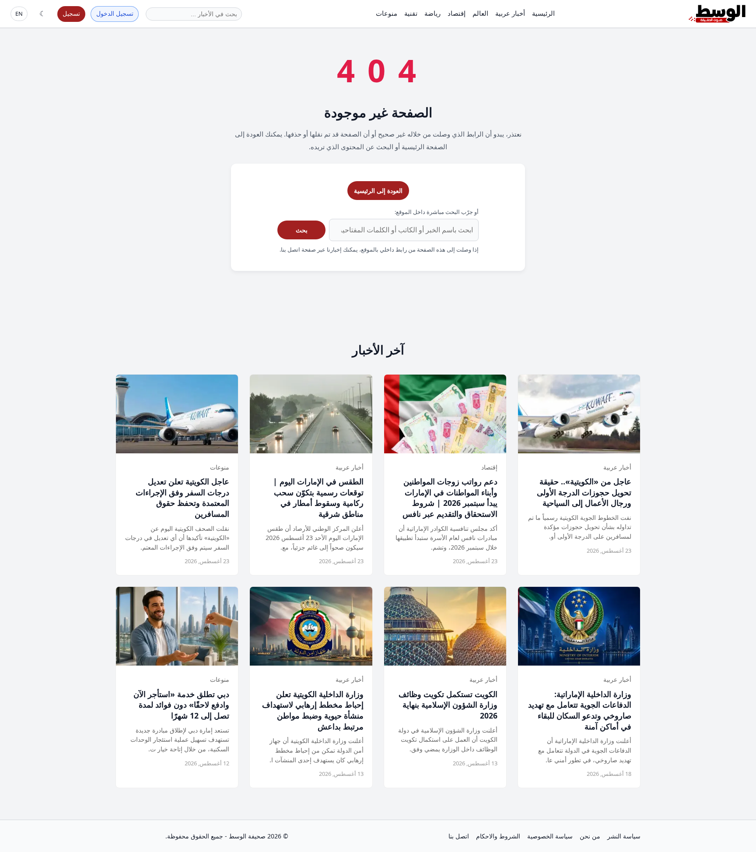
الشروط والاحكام (498, 836)
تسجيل (71, 13)
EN (19, 14)
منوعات (386, 13)
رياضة (432, 13)
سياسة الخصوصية (550, 836)
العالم (480, 13)
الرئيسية (543, 13)
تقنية (410, 13)
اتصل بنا (458, 836)
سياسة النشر (623, 836)
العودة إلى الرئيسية (378, 190)
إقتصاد (457, 13)
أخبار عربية (510, 13)
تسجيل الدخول (114, 13)
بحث (302, 230)
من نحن (590, 836)
